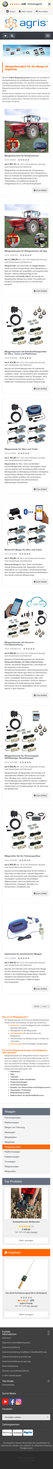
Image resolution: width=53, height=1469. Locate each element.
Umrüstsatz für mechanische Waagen (23, 954)
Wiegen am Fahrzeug (15, 1127)
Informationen (9, 1334)
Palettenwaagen (12, 1157)
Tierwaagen (10, 1161)
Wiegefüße (10, 1142)
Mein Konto (27, 11)
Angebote (14, 1252)
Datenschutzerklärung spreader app (16, 1357)
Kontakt (6, 1331)
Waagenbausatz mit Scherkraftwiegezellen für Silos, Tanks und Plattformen (26, 352)
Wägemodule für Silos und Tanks (21, 449)
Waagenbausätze (13, 1147)
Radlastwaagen (12, 1122)
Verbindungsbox (16, 1033)
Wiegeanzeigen (12, 1166)
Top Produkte (13, 1181)
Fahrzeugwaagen (13, 1117)
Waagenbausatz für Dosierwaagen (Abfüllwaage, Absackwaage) (22, 757)
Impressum (6, 1338)
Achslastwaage (8, 1385)
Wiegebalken (11, 1137)
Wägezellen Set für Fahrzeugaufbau (22, 856)
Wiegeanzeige (16, 1044)
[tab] (26, 1331)
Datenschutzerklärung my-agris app (16, 1361)
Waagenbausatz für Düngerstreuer (22, 155)
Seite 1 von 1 (41, 1006)
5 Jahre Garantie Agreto (11, 1376)
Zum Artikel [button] (41, 190)
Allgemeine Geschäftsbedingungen (16, 1343)
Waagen (10, 1111)
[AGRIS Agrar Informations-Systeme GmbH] (26, 23)
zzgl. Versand (32, 1232)
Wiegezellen (15, 1025)
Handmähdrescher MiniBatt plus (26, 1222)
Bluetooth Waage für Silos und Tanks (23, 550)
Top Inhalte (8, 1381)
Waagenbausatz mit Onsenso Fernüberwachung (19, 643)
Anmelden (43, 11)
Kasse (12, 11)
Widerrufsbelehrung (10, 1366)
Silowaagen (10, 1132)
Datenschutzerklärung (11, 1347)
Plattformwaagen (12, 1152)
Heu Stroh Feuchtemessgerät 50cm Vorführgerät (26, 1293)
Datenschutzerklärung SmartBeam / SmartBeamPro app (24, 1352)
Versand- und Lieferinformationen (15, 1371)
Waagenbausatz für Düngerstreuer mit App (26, 251)
